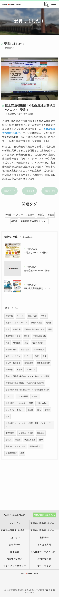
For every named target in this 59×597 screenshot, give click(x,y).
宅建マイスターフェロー (16, 446)
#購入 (41, 214)
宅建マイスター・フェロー (16, 323)
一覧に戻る (29, 191)
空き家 (43, 316)
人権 (7, 343)
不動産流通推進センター (34, 329)
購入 (39, 410)
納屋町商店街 (36, 323)
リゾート (27, 356)
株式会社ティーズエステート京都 (19, 403)
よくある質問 (22, 396)
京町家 (8, 440)
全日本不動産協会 (13, 363)
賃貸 (50, 329)
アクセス (35, 396)
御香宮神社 (10, 433)
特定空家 (16, 343)
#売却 (14, 221)
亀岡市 (48, 323)
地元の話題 (25, 349)
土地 (7, 329)
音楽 (44, 356)
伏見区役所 (32, 316)
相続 (22, 453)
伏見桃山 (40, 433)
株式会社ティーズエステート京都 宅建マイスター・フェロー (28, 424)
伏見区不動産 (29, 440)
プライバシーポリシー (15, 410)
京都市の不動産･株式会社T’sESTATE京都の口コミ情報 (27, 376)
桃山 (7, 416)
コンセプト (30, 369)
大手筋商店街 (11, 453)
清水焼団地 (28, 363)
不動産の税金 (11, 349)
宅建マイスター (38, 343)
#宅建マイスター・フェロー (19, 214)
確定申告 (9, 316)
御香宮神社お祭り (13, 336)
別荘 (37, 356)
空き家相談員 (38, 349)
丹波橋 (17, 440)
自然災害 (16, 329)
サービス (9, 396)
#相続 (51, 214)
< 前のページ (9, 191)
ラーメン (20, 316)
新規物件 (9, 369)
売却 (41, 440)
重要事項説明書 (43, 363)
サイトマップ (44, 565)
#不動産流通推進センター (34, 221)
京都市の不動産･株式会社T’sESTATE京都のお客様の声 (27, 390)
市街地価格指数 (39, 336)
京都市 (47, 410)
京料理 (27, 336)
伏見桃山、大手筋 (26, 433)
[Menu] (54, 4)
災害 (26, 343)
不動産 (19, 369)
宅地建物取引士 (36, 446)
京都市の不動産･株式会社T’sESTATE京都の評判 (25, 383)
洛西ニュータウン (13, 356)
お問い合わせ (42, 403)
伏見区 (30, 410)
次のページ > (49, 191)
